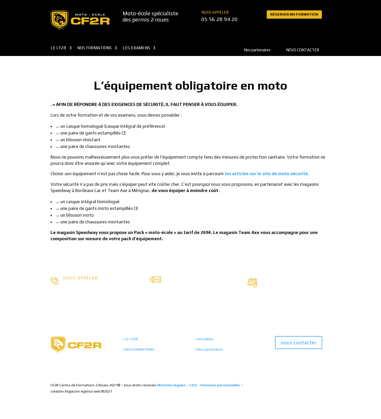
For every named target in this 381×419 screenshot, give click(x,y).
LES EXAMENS (136, 48)
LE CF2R (58, 48)
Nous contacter (302, 50)
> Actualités (204, 339)
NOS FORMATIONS (94, 48)
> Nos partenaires (209, 349)
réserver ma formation (294, 14)
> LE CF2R (130, 339)
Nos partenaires (257, 50)
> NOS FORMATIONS (138, 349)
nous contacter (298, 342)
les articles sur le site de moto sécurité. (267, 173)
